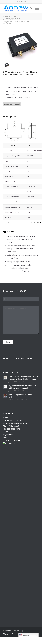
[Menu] (35, 8)
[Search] (30, 8)
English (25, 635)
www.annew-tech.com (12, 440)
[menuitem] (30, 8)
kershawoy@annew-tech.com (15, 423)
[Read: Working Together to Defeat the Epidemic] (5, 396)
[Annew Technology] (17, 8)
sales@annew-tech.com (12, 420)
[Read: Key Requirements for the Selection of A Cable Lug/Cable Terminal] (5, 387)
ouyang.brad (8, 434)
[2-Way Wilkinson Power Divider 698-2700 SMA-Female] (21, 43)
